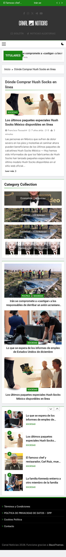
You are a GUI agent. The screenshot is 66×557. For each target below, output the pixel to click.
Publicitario (32, 487)
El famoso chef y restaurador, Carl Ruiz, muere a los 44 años (43, 440)
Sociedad (12, 112)
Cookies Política (13, 519)
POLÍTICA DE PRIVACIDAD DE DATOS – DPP (28, 513)
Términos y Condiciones (17, 506)
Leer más (9, 171)
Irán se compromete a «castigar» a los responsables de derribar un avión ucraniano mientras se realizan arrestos (33, 305)
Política (26, 295)
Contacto (9, 526)
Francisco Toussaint (17, 130)
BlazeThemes (56, 544)
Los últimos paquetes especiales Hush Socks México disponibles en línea (30, 3)
